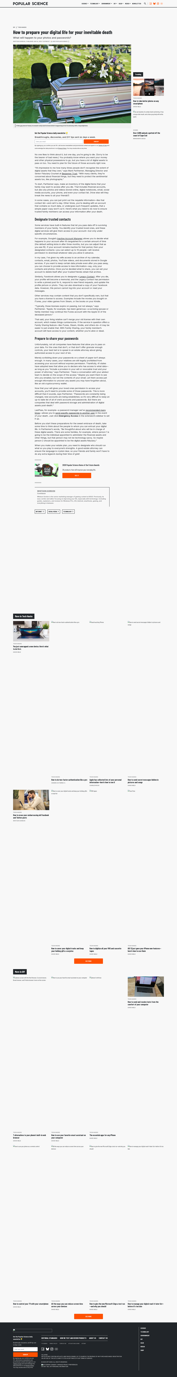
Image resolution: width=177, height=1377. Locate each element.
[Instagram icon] (51, 1349)
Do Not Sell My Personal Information (54, 1366)
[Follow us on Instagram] (158, 4)
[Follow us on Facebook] (151, 4)
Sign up (96, 141)
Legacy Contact (87, 276)
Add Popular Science (60, 41)
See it (77, 475)
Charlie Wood (94, 785)
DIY (115, 4)
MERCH (127, 4)
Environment (106, 4)
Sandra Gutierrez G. (58, 783)
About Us (92, 1338)
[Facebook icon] (42, 1349)
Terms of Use (102, 145)
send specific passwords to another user (75, 413)
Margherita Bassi (139, 138)
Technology (94, 4)
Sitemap (84, 1343)
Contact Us (103, 1338)
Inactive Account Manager (70, 238)
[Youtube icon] (56, 1349)
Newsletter (136, 4)
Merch (143, 1347)
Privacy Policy (62, 148)
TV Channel (44, 1343)
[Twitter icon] (47, 1349)
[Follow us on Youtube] (162, 4)
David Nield (137, 106)
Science (84, 4)
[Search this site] (145, 4)
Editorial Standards (49, 1338)
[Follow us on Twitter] (154, 4)
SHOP (142, 1350)
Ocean (135, 130)
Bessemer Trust (69, 173)
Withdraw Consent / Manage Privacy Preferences (60, 1364)
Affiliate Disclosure (73, 1343)
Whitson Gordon (19, 41)
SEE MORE (88, 961)
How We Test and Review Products (73, 1338)
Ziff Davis (49, 1362)
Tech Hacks (22, 27)
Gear (120, 4)
